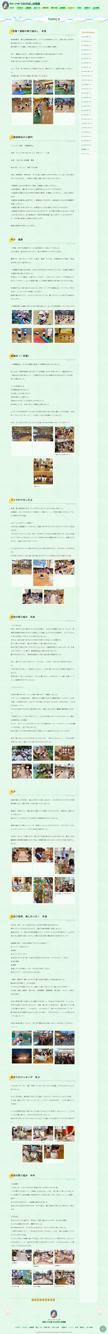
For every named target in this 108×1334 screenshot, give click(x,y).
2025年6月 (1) (86, 93)
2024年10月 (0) (86, 128)
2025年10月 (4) (86, 80)
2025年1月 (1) (86, 115)
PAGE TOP (103, 1328)
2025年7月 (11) (86, 89)
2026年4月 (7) (86, 54)
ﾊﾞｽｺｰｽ (71, 8)
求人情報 (96, 8)
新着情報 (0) (85, 149)
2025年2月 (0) (86, 110)
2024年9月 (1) (86, 132)
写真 (79, 8)
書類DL (88, 8)
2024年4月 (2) (86, 145)
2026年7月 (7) (86, 41)
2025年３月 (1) (86, 106)
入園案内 (62, 8)
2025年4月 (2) (86, 102)
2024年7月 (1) (86, 136)
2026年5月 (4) (86, 50)
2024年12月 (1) (86, 119)
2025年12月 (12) (87, 71)
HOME (12, 8)
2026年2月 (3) (86, 63)
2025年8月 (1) (86, 84)
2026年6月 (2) (86, 45)
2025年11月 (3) (86, 76)
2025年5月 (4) (86, 97)
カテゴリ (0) (85, 154)
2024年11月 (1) (86, 123)
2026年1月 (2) (86, 67)
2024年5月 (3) (86, 140)
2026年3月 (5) (86, 58)
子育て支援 (54, 8)
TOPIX (20, 8)
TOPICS (25, 1327)
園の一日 (37, 8)
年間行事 (45, 8)
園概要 (28, 8)
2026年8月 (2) (86, 37)
